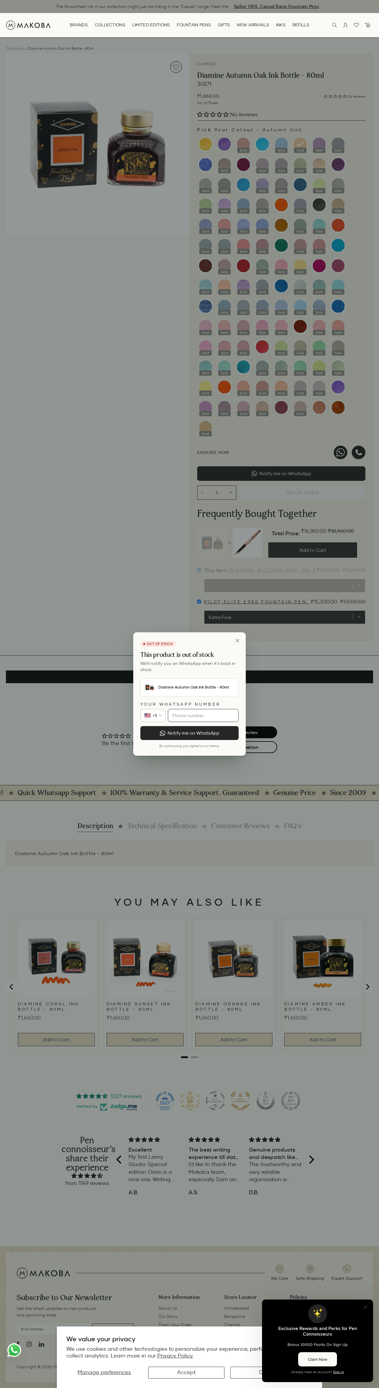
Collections (110, 25)
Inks (280, 25)
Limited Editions (151, 25)
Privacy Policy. (175, 1355)
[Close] (237, 640)
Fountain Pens (194, 25)
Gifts (224, 25)
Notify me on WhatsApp (193, 733)
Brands (79, 25)
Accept (186, 1372)
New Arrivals (253, 25)
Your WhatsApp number (180, 704)
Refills (301, 25)
